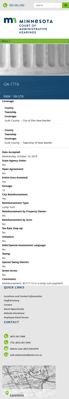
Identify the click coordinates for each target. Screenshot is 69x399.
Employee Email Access (16, 317)
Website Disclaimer (14, 313)
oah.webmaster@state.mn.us (26, 355)
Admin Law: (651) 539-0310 (24, 348)
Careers (8, 304)
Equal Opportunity (14, 308)
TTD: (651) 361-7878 (20, 342)
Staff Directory (11, 300)
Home (7, 96)
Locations (17, 395)
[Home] (28, 25)
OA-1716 (18, 96)
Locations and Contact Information (23, 296)
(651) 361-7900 (16, 5)
